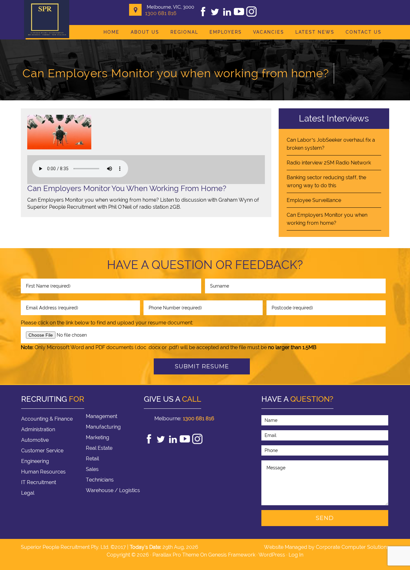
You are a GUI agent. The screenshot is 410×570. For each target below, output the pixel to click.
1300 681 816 (160, 13)
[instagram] (251, 15)
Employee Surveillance (314, 200)
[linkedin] (227, 15)
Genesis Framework (231, 555)
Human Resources (43, 472)
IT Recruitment (38, 482)
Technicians (100, 480)
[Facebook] (203, 15)
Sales (92, 469)
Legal (27, 493)
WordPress (271, 555)
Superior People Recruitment (46, 19)
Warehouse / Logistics (113, 490)
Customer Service (42, 451)
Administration (38, 429)
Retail (92, 459)
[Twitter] (214, 15)
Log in (296, 555)
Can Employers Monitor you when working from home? (327, 219)
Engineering (35, 461)
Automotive (35, 440)
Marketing (97, 437)
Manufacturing (103, 427)
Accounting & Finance (47, 419)
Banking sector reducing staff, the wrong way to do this (326, 181)
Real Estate (99, 448)
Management (101, 416)
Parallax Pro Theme (175, 555)
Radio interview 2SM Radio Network (329, 163)
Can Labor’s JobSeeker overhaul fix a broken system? (331, 144)
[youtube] (239, 15)
